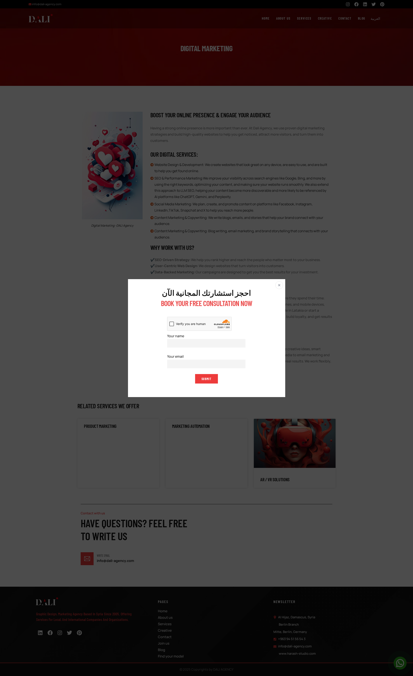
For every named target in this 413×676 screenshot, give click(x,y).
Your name (175, 335)
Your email (175, 356)
